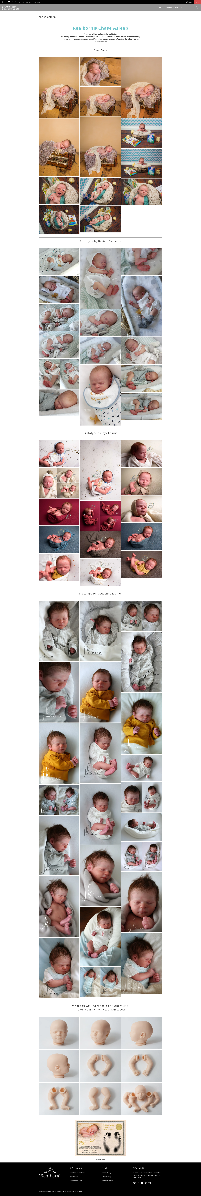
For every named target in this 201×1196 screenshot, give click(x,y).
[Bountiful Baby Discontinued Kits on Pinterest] (12, 2)
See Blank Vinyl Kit (100, 42)
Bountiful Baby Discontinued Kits (55, 1191)
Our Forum (74, 1177)
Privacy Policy (106, 1173)
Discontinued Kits (76, 1181)
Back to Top (100, 1160)
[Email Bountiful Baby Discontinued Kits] (15, 2)
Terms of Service (107, 1181)
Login (190, 2)
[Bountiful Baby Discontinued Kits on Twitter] (2, 2)
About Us (21, 2)
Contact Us (36, 2)
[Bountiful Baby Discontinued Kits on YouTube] (9, 2)
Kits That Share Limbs (77, 1173)
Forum (28, 2)
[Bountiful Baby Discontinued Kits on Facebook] (6, 2)
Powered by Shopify (75, 1191)
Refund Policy (106, 1177)
